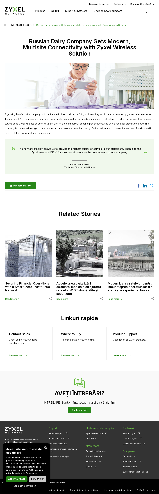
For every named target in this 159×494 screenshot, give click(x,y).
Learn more (16, 355)
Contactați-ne (79, 410)
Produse (40, 10)
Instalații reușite (130, 467)
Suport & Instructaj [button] (76, 10)
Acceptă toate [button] (16, 479)
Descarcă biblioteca (58, 443)
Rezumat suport (56, 433)
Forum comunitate (57, 438)
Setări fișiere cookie (147, 490)
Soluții (55, 10)
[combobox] (45, 447)
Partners (118, 4)
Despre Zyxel (129, 456)
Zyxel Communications (133, 472)
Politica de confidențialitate (118, 490)
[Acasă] (5, 25)
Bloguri (89, 467)
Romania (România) (140, 4)
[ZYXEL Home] (15, 10)
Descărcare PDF (22, 185)
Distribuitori (91, 438)
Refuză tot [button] (37, 479)
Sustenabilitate (129, 461)
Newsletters (91, 461)
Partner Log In (129, 433)
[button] (26, 486)
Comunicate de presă (96, 451)
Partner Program (130, 438)
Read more (11, 298)
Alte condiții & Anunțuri (59, 457)
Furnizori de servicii (99, 4)
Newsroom (92, 445)
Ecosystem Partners (132, 443)
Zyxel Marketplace (94, 433)
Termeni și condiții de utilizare (84, 490)
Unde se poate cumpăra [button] (108, 10)
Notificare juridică (55, 490)
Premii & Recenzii (94, 456)
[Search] (145, 11)
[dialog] (26, 467)
